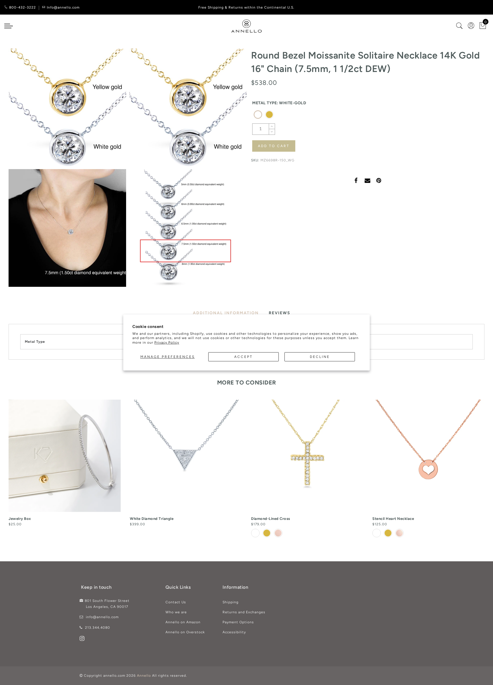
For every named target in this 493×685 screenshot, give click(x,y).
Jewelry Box (20, 518)
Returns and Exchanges (244, 612)
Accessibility (234, 632)
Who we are (176, 612)
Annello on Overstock (185, 632)
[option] (64, 464)
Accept (243, 357)
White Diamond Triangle (151, 518)
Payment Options (238, 622)
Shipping (231, 602)
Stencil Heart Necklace (393, 518)
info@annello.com (102, 617)
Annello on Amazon (183, 622)
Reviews (279, 313)
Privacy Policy (166, 342)
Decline (320, 357)
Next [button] (481, 471)
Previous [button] (4, 470)
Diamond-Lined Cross (270, 518)
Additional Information (226, 313)
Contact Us (175, 602)
